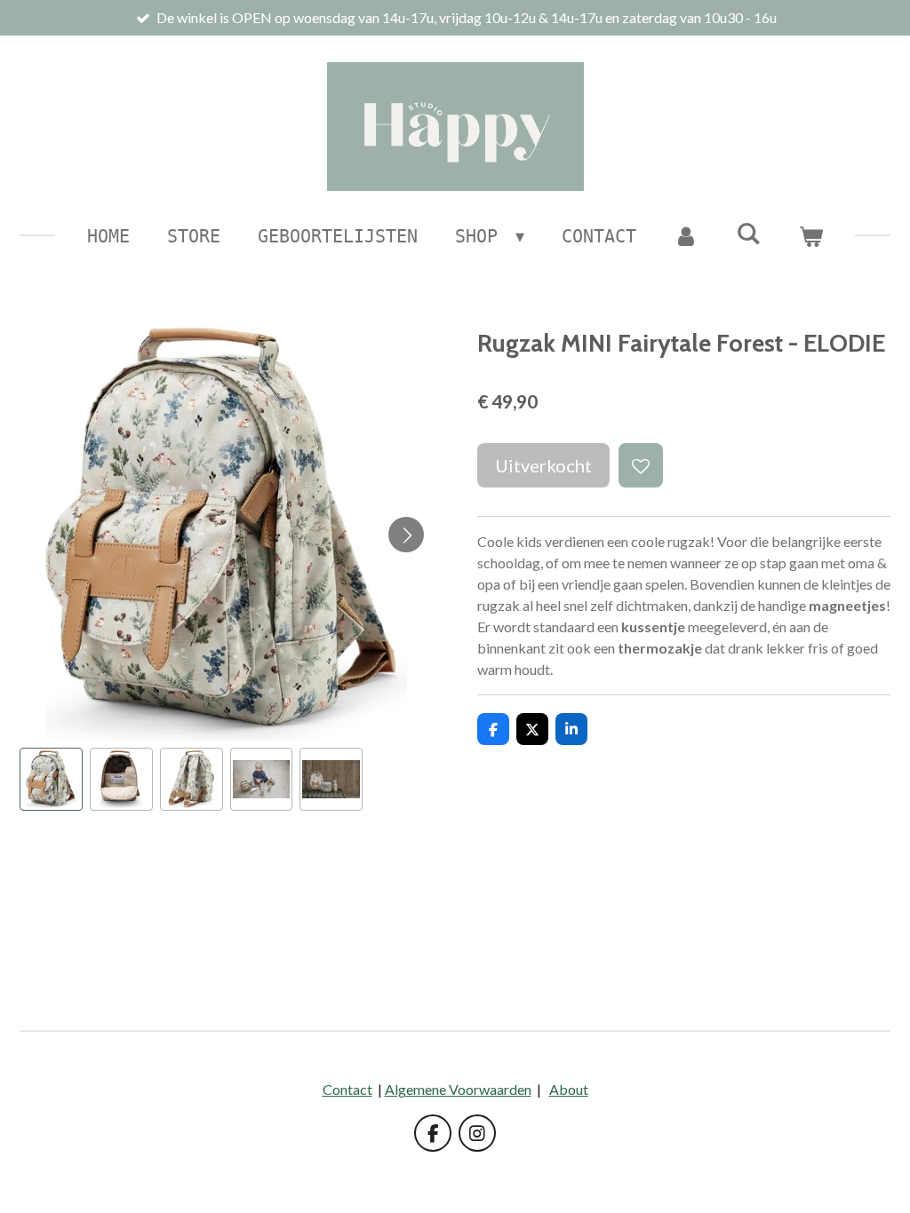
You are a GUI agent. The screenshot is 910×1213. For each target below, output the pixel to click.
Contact (347, 1089)
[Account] (686, 236)
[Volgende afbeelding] (406, 534)
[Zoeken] (748, 234)
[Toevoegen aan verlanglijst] (641, 465)
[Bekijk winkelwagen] (810, 236)
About (568, 1089)
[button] (51, 779)
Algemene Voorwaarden (458, 1089)
